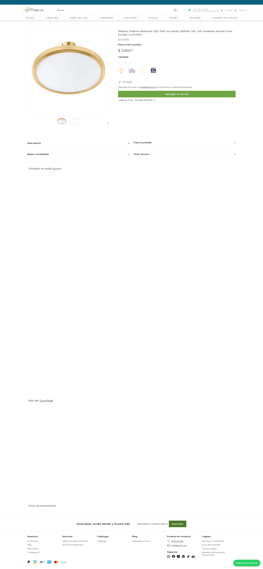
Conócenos (32, 541)
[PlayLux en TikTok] (188, 556)
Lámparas (106, 18)
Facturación (32, 549)
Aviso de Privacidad (211, 545)
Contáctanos (33, 552)
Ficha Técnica (141, 154)
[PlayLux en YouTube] (178, 556)
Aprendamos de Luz (141, 541)
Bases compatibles (38, 154)
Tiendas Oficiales (225, 18)
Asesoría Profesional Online (75, 541)
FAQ (29, 545)
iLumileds (123, 39)
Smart (173, 18)
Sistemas (130, 18)
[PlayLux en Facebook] (173, 556)
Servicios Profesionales (72, 545)
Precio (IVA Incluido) (129, 44)
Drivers (195, 18)
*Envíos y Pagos (209, 549)
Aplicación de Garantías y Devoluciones (213, 553)
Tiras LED (52, 18)
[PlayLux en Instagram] (168, 556)
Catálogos (102, 541)
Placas (153, 18)
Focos (30, 18)
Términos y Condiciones (213, 541)
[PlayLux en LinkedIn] (193, 556)
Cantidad (123, 57)
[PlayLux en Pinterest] (183, 556)
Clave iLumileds (142, 142)
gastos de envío (148, 87)
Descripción (34, 143)
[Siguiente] (107, 123)
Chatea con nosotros (247, 563)
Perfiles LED (79, 18)
